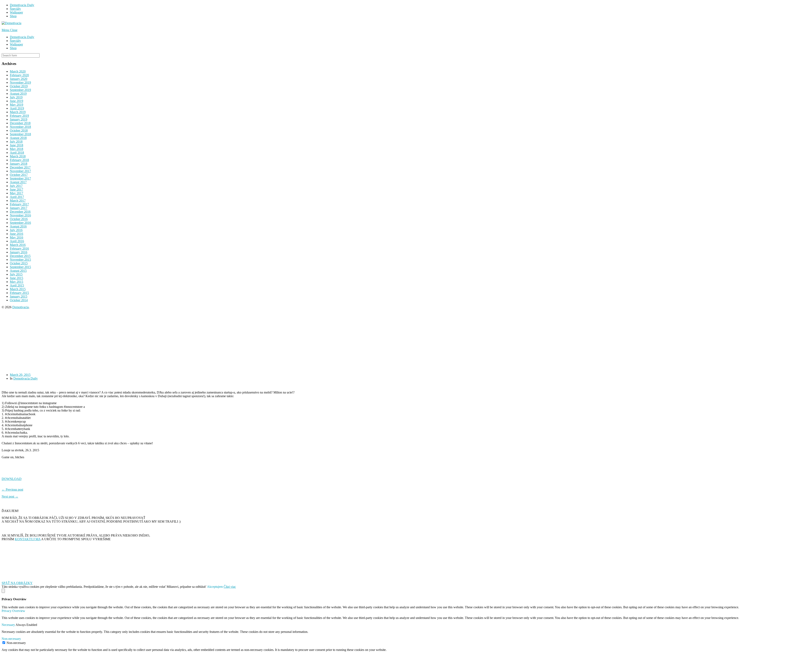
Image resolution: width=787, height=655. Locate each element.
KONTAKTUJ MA (28, 539)
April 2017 (17, 197)
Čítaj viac (230, 586)
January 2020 (18, 79)
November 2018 (20, 126)
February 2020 (19, 75)
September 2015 (20, 267)
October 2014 (19, 300)
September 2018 (20, 134)
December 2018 (20, 123)
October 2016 (19, 219)
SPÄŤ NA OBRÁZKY (17, 583)
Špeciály (15, 8)
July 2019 (16, 97)
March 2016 (18, 245)
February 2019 (19, 115)
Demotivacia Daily (22, 5)
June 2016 (16, 233)
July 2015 (16, 274)
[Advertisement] (125, 341)
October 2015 (19, 263)
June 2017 (16, 189)
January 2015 (18, 296)
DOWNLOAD (12, 479)
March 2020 (18, 71)
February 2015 (19, 293)
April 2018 (17, 152)
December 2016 (20, 211)
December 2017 (20, 167)
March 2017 (18, 200)
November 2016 (20, 215)
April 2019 (17, 108)
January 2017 (18, 208)
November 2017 (20, 171)
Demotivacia (20, 307)
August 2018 (18, 138)
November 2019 (20, 82)
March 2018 (18, 156)
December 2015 (20, 256)
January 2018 (18, 163)
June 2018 (16, 145)
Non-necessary (16, 643)
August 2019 (18, 93)
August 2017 (18, 182)
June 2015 (16, 278)
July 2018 (16, 141)
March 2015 (18, 289)
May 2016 (16, 237)
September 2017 (20, 178)
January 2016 (18, 252)
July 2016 (16, 230)
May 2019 (16, 104)
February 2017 (19, 204)
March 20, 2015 (20, 374)
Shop (13, 16)
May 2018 (16, 149)
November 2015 (20, 259)
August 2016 (18, 226)
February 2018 (19, 160)
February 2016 (19, 248)
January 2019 (18, 119)
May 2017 (16, 193)
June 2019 (16, 101)
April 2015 (17, 285)
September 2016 (20, 222)
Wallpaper (16, 12)
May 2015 (16, 281)
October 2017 (19, 174)
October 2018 (19, 130)
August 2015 (18, 270)
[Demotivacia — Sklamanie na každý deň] (11, 23)
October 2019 (19, 86)
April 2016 (17, 241)
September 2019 (20, 90)
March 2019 (18, 112)
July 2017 (16, 186)
